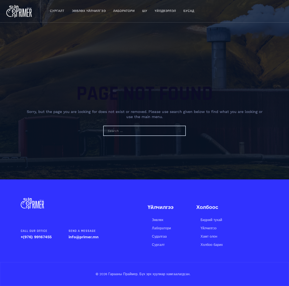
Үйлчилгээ (208, 228)
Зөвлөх (157, 220)
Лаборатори (124, 11)
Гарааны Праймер (122, 274)
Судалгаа (159, 236)
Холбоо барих (212, 245)
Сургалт (57, 11)
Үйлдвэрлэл (165, 11)
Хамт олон (209, 236)
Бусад (188, 11)
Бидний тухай (211, 220)
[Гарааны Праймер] (19, 11)
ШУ (144, 11)
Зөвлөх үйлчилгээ (89, 11)
